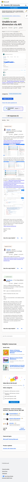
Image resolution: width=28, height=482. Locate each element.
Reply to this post (8, 98)
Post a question (14, 7)
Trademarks (4, 473)
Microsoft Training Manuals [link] (10, 439)
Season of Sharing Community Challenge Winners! (16, 351)
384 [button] (22, 418)
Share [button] (16, 27)
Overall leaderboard (22, 428)
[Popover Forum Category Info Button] (23, 385)
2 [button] (19, 31)
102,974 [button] (13, 129)
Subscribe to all (14, 402)
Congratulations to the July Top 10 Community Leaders (17, 366)
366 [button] (15, 423)
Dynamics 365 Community (12, 5)
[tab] (12, 116)
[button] (26, 5)
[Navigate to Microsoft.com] (5, 2)
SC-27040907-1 (16, 31)
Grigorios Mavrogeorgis (14, 418)
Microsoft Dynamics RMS (10, 398)
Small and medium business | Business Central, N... (12, 11)
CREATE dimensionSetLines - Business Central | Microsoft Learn (13, 82)
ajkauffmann (9, 280)
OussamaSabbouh (13, 413)
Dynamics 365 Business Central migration (12, 394)
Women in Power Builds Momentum (16, 358)
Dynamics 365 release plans (9, 448)
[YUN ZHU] (5, 130)
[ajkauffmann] (5, 280)
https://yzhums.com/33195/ (10, 226)
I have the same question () (9, 102)
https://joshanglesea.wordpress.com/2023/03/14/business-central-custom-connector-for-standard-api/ (13, 259)
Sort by (4, 120)
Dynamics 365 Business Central (15, 93)
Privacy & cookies (5, 469)
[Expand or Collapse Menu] (2, 5)
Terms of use (4, 471)
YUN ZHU (8, 129)
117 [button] (14, 280)
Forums (14, 11)
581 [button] (19, 413)
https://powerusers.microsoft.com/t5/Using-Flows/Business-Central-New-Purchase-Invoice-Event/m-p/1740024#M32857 (13, 142)
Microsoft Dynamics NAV (10, 396)
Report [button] (21, 27)
